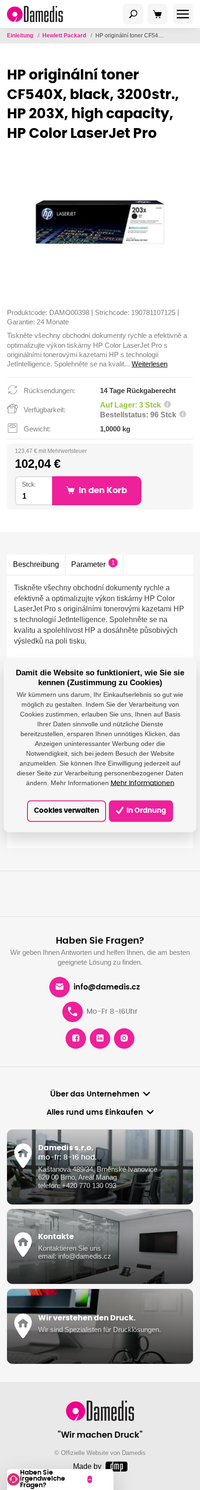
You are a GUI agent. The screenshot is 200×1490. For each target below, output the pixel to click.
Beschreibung (36, 564)
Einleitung (20, 35)
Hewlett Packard (64, 35)
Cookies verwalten (66, 810)
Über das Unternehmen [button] (95, 1094)
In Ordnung (145, 810)
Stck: (29, 484)
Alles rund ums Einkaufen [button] (95, 1112)
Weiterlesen (149, 364)
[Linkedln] (100, 1038)
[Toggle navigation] (133, 14)
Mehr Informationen (142, 783)
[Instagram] (124, 1038)
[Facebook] (76, 1038)
